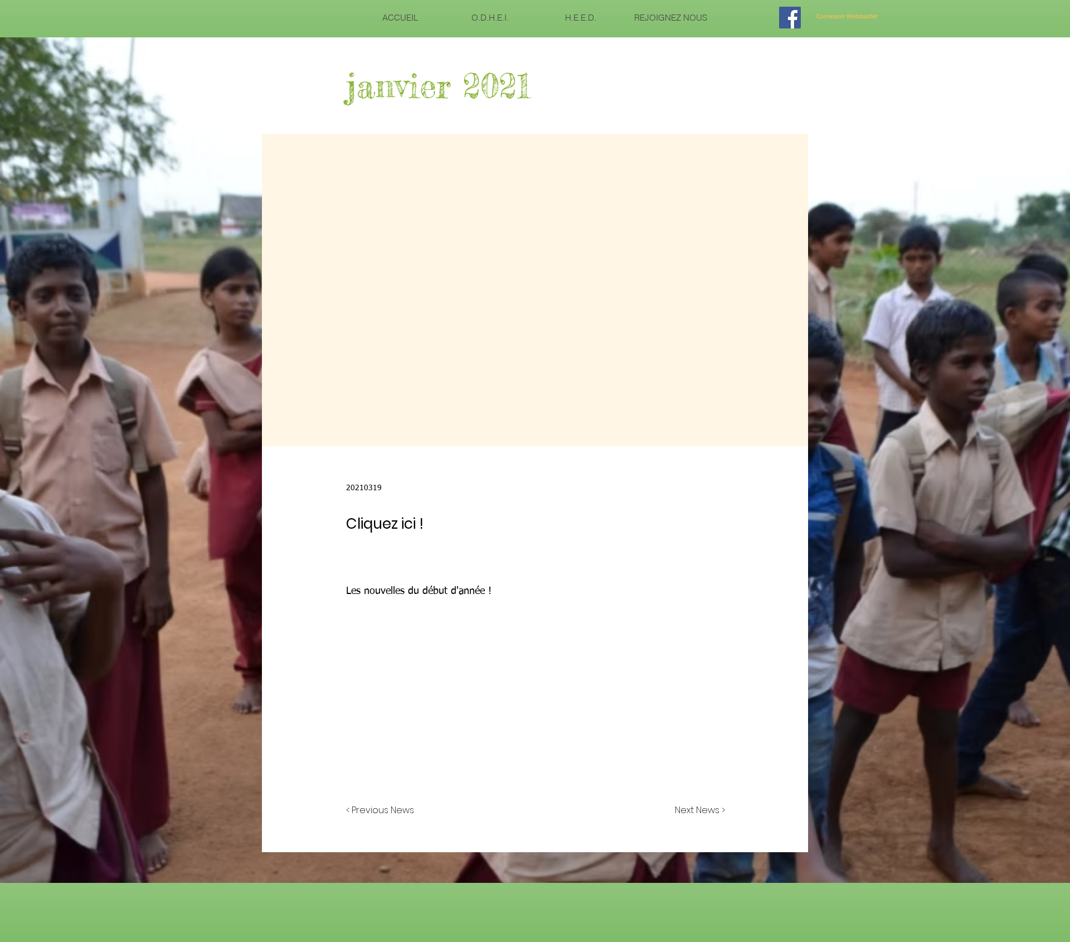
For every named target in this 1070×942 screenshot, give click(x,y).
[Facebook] (790, 17)
